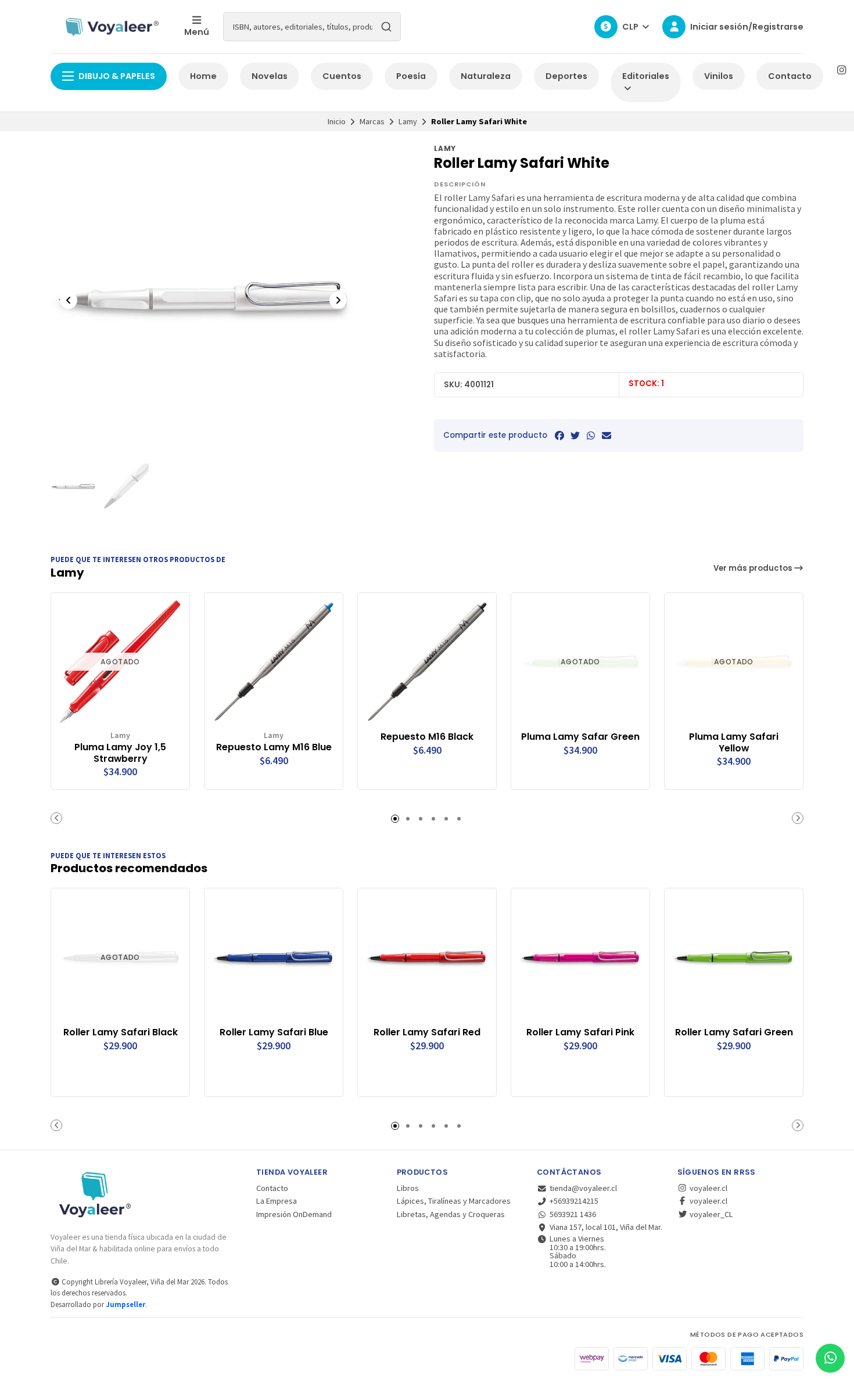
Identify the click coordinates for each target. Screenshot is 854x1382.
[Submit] (386, 26)
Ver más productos (753, 568)
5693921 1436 (573, 1214)
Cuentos (341, 76)
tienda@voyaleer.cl (583, 1188)
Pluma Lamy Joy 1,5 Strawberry (120, 753)
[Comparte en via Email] (606, 435)
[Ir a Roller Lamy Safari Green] (734, 957)
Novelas (270, 76)
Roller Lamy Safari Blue (274, 1032)
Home (203, 76)
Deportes (566, 76)
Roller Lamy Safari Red (427, 1032)
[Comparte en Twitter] (575, 435)
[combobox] (312, 26)
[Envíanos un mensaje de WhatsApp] (830, 1358)
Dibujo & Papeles (116, 76)
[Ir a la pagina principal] (110, 26)
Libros (408, 1188)
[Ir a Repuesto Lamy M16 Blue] (273, 662)
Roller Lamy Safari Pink (580, 1032)
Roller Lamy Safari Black (120, 1032)
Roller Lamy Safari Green (734, 1032)
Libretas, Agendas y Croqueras (451, 1214)
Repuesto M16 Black (427, 737)
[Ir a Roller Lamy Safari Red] (427, 957)
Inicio (337, 121)
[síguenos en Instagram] (841, 70)
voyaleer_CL (710, 1214)
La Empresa (276, 1201)
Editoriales (645, 76)
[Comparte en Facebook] (559, 435)
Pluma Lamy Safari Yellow (733, 742)
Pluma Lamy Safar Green (580, 737)
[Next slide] (338, 300)
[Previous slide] (68, 300)
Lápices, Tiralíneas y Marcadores (454, 1201)
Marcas (372, 121)
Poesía (411, 76)
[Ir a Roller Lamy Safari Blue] (273, 957)
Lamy (408, 121)
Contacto (790, 76)
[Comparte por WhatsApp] (591, 435)
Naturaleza (486, 76)
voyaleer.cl (707, 1188)
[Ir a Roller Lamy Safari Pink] (580, 957)
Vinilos (718, 76)
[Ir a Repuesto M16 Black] (427, 662)
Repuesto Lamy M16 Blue (274, 747)
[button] (56, 818)
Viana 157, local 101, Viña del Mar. (606, 1227)
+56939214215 (574, 1201)
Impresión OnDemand (294, 1214)
